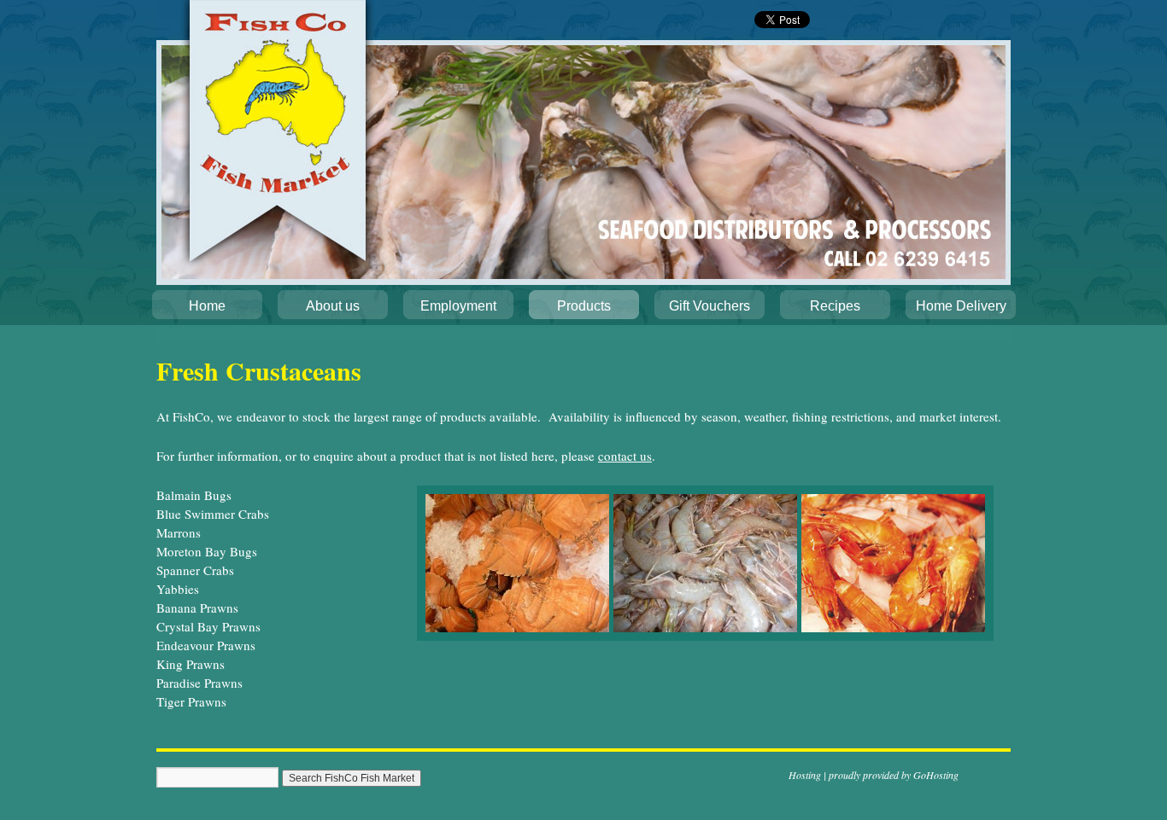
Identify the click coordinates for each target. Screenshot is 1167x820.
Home (207, 306)
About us (333, 306)
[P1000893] (517, 627)
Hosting (805, 775)
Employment (458, 306)
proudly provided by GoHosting (894, 775)
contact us (625, 455)
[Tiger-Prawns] (893, 627)
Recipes (835, 306)
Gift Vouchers (709, 306)
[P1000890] (705, 627)
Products (584, 306)
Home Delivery (961, 306)
